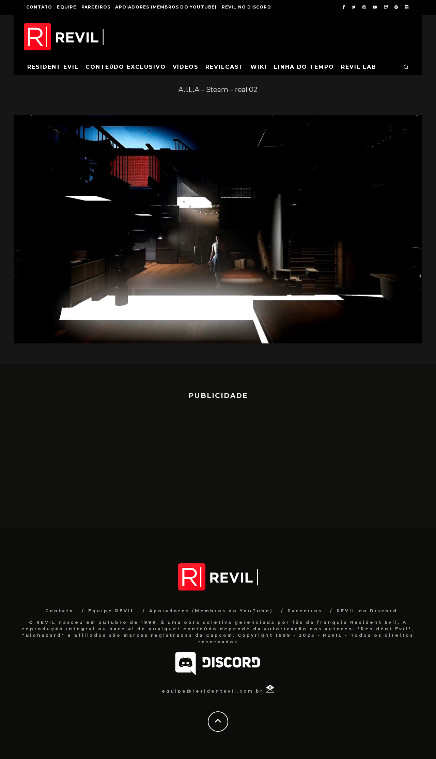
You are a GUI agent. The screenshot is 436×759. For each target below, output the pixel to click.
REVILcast (224, 67)
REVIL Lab (358, 67)
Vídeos (186, 67)
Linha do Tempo (304, 67)
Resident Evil (53, 67)
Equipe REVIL (111, 610)
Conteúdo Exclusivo (125, 67)
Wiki (258, 67)
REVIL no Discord (246, 7)
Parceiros (96, 7)
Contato (39, 7)
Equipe (66, 7)
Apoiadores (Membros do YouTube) (166, 7)
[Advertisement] (218, 461)
